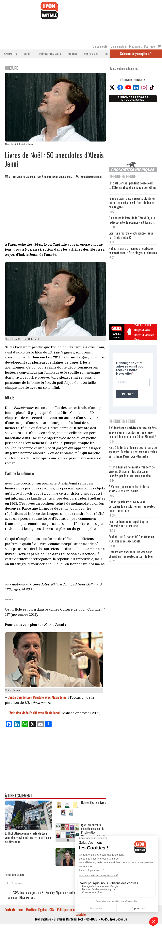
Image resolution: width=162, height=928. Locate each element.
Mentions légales (36, 909)
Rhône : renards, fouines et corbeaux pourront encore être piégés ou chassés (133, 250)
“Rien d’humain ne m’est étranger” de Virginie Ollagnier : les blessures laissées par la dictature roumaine (132, 471)
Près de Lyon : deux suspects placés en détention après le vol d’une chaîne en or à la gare (132, 202)
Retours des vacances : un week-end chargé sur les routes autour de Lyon (131, 554)
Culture (72, 54)
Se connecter (101, 46)
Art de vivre (91, 54)
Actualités (10, 54)
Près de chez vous (50, 54)
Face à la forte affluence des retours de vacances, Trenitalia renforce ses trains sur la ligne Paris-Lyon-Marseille (133, 451)
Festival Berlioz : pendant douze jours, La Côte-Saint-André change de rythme (132, 185)
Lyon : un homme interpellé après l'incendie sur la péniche (128, 523)
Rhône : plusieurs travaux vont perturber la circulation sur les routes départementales (132, 506)
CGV (51, 909)
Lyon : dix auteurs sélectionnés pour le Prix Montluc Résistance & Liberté (93, 830)
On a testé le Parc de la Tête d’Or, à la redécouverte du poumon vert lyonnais (132, 220)
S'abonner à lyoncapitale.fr (136, 53)
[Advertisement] (55, 211)
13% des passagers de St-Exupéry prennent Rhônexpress (31, 895)
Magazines (135, 46)
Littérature (14, 883)
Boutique (149, 46)
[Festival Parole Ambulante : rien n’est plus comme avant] (67, 864)
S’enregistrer (119, 46)
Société (28, 54)
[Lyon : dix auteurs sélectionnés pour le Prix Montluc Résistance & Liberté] (67, 840)
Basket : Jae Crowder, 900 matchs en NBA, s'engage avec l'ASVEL (131, 539)
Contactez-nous (14, 909)
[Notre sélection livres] (67, 815)
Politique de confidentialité (73, 909)
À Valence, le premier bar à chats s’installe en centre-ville (129, 488)
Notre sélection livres (93, 802)
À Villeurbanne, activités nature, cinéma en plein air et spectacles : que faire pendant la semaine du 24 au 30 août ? (133, 432)
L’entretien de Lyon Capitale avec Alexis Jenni (37, 697)
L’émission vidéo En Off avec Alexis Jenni (34, 712)
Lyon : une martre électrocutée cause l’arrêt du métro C (131, 235)
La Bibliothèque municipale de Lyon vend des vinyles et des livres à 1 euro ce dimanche (28, 837)
